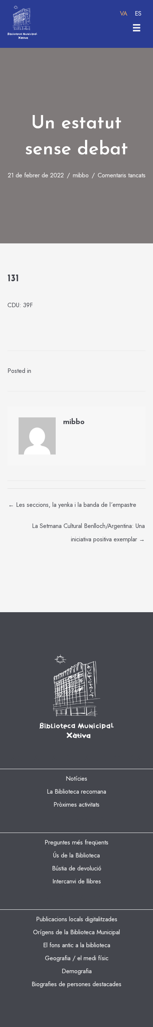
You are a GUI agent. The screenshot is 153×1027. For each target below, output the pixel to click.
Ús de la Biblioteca (76, 855)
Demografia (77, 971)
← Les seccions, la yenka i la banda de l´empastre (72, 504)
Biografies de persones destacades (76, 984)
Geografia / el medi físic (76, 958)
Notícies (76, 778)
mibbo (81, 175)
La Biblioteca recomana (76, 791)
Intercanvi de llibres (76, 881)
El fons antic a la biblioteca (76, 945)
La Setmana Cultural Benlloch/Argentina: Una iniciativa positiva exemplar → (88, 527)
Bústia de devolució (76, 868)
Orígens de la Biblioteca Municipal (76, 932)
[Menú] (137, 28)
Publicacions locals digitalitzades (76, 919)
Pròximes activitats (76, 804)
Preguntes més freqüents (76, 842)
